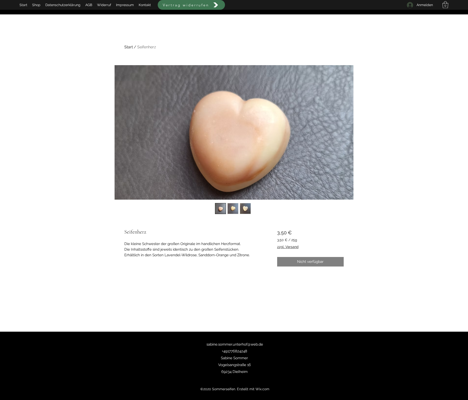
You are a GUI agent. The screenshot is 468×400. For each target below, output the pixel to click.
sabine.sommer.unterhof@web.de (234, 344)
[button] (445, 4)
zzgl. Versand (288, 247)
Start (128, 47)
